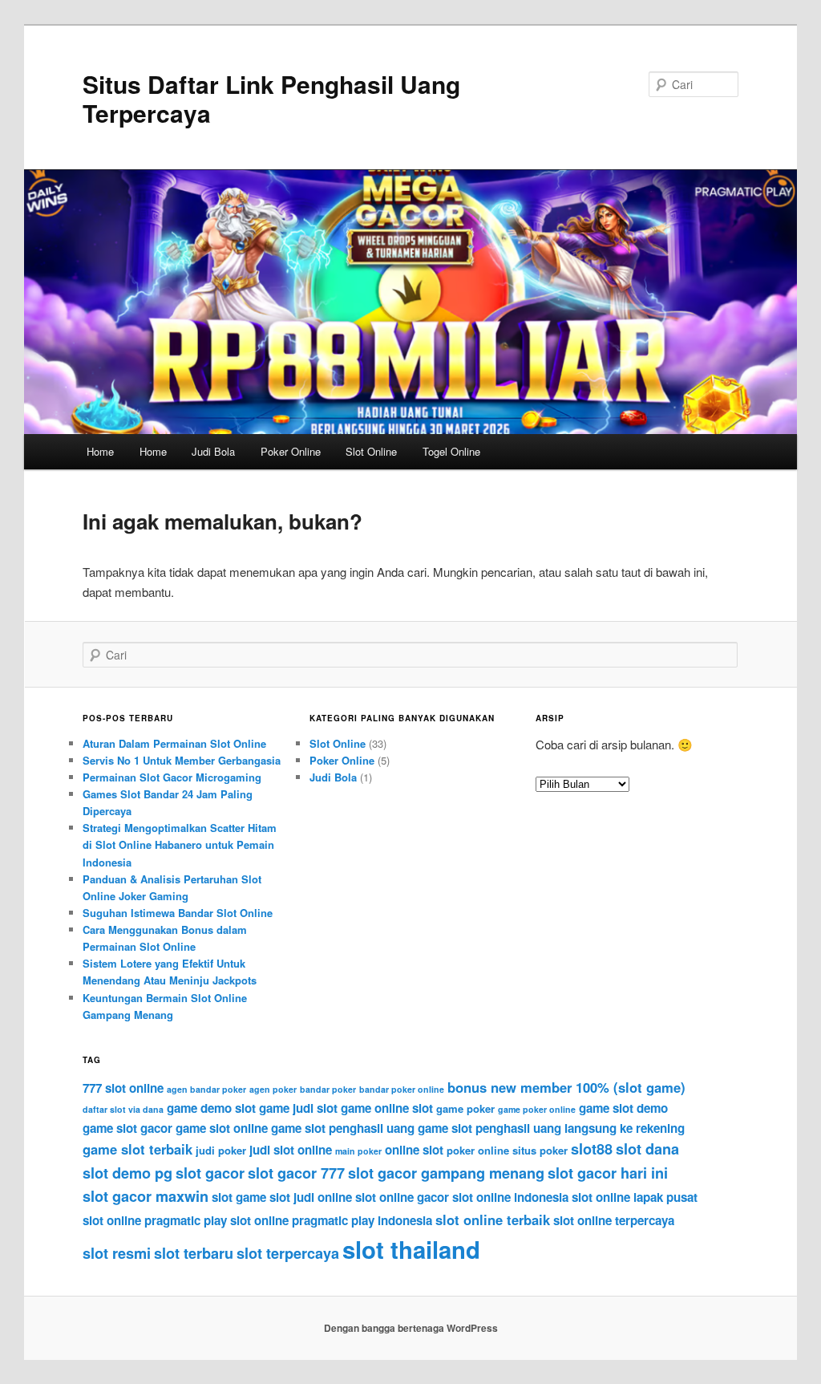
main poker (358, 1151)
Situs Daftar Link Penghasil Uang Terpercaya (271, 98)
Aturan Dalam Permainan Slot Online (174, 743)
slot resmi (117, 1253)
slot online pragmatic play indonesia (331, 1220)
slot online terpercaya (613, 1220)
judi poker (221, 1150)
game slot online (222, 1128)
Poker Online (291, 451)
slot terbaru (193, 1253)
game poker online (537, 1109)
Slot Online (371, 451)
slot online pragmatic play (155, 1220)
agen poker (273, 1089)
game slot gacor (127, 1128)
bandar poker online (401, 1089)
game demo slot (211, 1108)
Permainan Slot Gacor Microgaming (172, 777)
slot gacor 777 (296, 1173)
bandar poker (328, 1089)
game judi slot (298, 1108)
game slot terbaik (137, 1149)
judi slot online (290, 1150)
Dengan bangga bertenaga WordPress (411, 1328)
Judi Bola (213, 451)
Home (100, 451)
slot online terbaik (492, 1219)
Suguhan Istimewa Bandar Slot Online (178, 912)
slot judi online (310, 1197)
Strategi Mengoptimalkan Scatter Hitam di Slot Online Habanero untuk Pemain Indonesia (180, 844)
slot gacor (210, 1173)
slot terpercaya (288, 1253)
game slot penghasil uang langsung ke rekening (551, 1128)
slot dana (647, 1148)
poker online (478, 1150)
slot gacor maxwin (145, 1196)
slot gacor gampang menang (446, 1173)
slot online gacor (402, 1197)
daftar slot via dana (123, 1109)
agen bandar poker (206, 1089)
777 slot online (123, 1088)
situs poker (540, 1150)
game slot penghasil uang (343, 1128)
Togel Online (451, 451)
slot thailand (411, 1249)
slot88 (592, 1148)
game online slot (387, 1108)
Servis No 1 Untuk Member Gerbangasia (182, 760)
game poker (465, 1108)
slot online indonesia (510, 1197)
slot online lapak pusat (635, 1197)
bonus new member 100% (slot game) (566, 1087)
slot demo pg (127, 1173)
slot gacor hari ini (608, 1173)
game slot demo (623, 1108)
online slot (414, 1150)
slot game (239, 1197)
